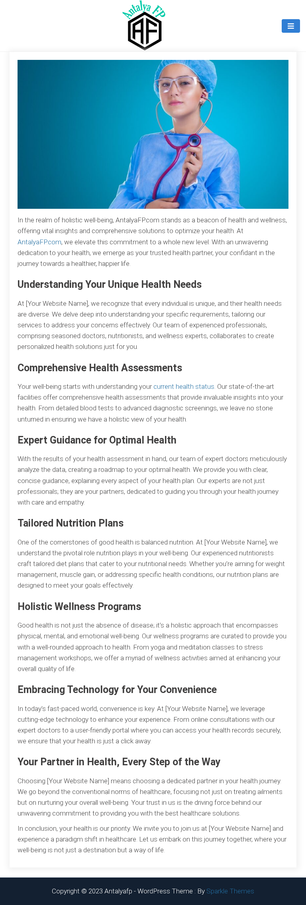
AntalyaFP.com (39, 242)
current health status (183, 386)
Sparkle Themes (230, 891)
